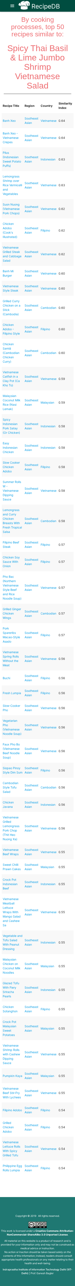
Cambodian (48, 307)
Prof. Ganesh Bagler (42, 1273)
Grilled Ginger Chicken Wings (12, 613)
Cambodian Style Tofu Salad (10, 787)
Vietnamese (48, 120)
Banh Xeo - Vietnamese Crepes (11, 138)
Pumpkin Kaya (12, 1076)
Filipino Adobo (12, 1110)
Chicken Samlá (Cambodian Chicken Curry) (11, 352)
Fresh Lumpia (12, 693)
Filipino (45, 230)
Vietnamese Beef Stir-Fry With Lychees (12, 1093)
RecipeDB (45, 6)
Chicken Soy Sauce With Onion (11, 562)
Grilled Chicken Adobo (8, 1127)
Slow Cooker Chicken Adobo (11, 467)
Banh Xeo (9, 120)
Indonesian (48, 159)
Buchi (6, 678)
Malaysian (47, 402)
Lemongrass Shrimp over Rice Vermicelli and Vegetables (12, 185)
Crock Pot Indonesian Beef (10, 884)
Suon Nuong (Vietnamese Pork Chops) (11, 209)
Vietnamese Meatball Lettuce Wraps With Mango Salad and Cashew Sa (12, 912)
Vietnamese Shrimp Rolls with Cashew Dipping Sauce (11, 1054)
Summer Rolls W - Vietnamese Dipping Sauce (12, 490)
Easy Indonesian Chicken (10, 447)
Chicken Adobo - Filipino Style (11, 329)
